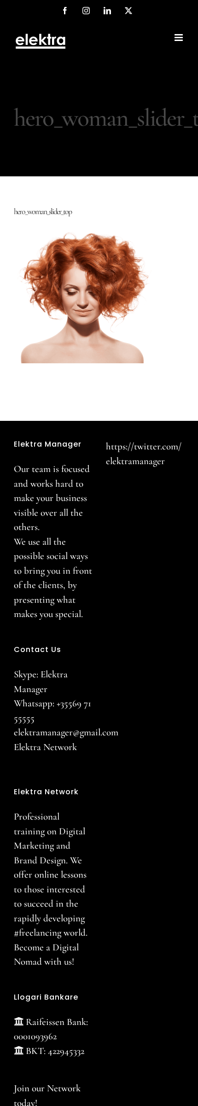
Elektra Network (45, 747)
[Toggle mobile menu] (179, 37)
